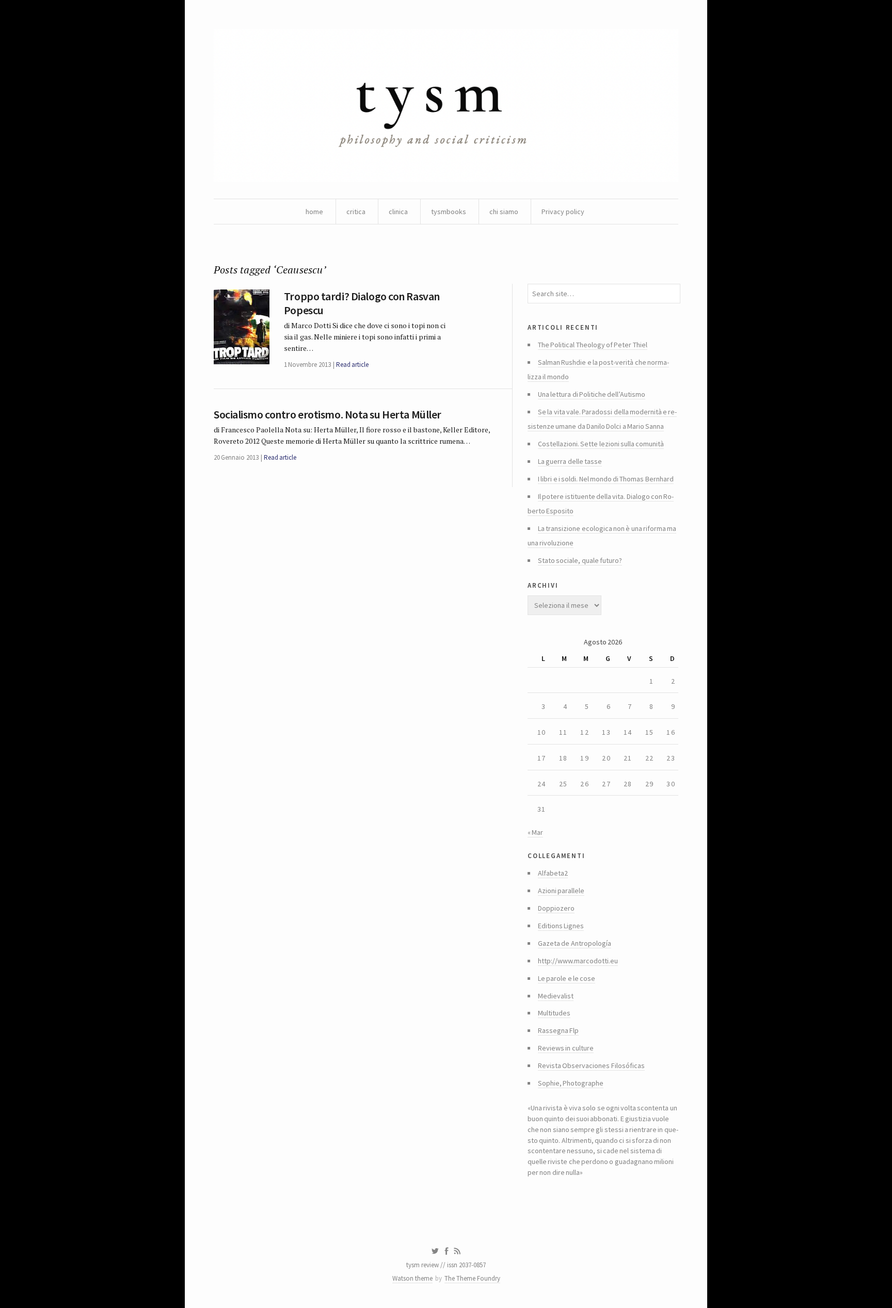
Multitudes (554, 1013)
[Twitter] (435, 1251)
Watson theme (412, 1278)
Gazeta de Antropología (574, 943)
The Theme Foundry (472, 1278)
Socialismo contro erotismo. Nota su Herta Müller (327, 414)
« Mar (535, 832)
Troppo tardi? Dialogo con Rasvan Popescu (362, 303)
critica (355, 211)
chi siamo (503, 211)
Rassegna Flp (558, 1030)
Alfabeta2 (553, 873)
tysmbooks (448, 211)
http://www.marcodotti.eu (578, 960)
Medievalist (556, 995)
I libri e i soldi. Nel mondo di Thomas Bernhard (606, 478)
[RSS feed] (457, 1251)
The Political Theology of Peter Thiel (592, 344)
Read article (352, 364)
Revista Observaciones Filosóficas (591, 1065)
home (314, 211)
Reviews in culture (566, 1048)
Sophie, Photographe (570, 1083)
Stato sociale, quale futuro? (580, 560)
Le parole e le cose (566, 978)
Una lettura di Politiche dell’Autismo (591, 394)
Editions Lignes (561, 925)
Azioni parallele (561, 890)
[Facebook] (446, 1251)
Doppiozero (556, 908)
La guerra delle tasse (570, 461)
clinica (398, 211)
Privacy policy (562, 211)
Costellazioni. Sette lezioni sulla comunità (601, 443)
